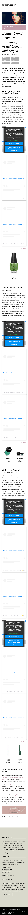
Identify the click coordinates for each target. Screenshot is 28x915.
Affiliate (23, 248)
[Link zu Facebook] (22, 911)
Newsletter (11, 1)
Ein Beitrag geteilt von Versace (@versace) (14, 392)
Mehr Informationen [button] (14, 140)
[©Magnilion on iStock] (14, 18)
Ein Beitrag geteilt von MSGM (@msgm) (14, 691)
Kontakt (18, 1)
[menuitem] (11, 1)
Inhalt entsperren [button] (14, 143)
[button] (6, 58)
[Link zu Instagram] (25, 911)
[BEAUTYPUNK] (9, 5)
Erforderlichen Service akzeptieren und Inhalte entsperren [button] (14, 149)
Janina (15, 54)
